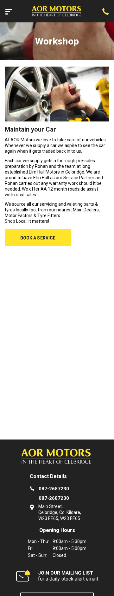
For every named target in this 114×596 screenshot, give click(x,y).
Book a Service (38, 237)
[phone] (105, 11)
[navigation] (8, 11)
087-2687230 (54, 489)
